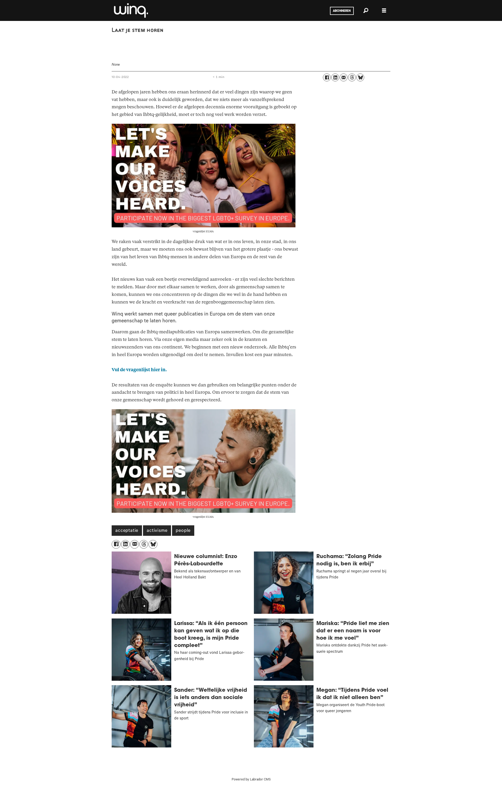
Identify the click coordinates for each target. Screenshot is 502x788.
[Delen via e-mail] (343, 77)
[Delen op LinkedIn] (335, 77)
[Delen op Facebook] (327, 77)
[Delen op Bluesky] (360, 77)
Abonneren (342, 11)
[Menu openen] (384, 10)
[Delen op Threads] (352, 77)
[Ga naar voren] (130, 10)
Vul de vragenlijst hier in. (139, 370)
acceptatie (126, 531)
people (183, 531)
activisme (157, 531)
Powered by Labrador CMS (251, 780)
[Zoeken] (366, 10)
